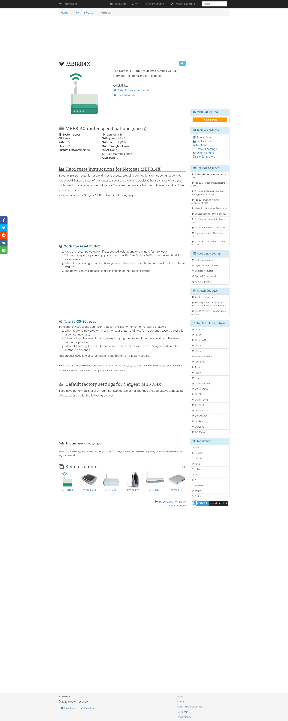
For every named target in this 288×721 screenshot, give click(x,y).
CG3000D (199, 426)
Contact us (182, 701)
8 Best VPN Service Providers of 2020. (208, 176)
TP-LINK (198, 447)
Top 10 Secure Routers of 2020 (209, 227)
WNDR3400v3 (201, 394)
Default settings (206, 149)
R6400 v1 (199, 329)
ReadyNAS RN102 (203, 383)
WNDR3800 (200, 405)
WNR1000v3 (200, 421)
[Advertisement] (122, 40)
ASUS (197, 463)
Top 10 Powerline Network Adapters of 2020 (205, 201)
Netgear (89, 12)
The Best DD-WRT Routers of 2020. (207, 234)
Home (65, 12)
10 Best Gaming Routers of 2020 (210, 213)
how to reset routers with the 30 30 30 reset (119, 365)
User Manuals (126, 95)
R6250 (197, 372)
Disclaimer (182, 712)
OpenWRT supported (205, 276)
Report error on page (172, 503)
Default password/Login (133, 90)
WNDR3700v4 (201, 389)
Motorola (198, 485)
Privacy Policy (184, 717)
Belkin (197, 469)
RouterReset (70, 3)
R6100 (197, 351)
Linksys (198, 458)
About (180, 696)
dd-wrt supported (203, 281)
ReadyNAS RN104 (203, 356)
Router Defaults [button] (185, 3)
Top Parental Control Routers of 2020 (208, 221)
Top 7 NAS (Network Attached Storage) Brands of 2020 (207, 193)
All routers (119, 3)
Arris (196, 480)
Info (76, 12)
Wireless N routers (203, 271)
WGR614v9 (199, 432)
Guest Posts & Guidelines (189, 707)
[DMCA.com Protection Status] (210, 502)
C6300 (197, 335)
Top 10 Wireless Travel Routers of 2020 (209, 184)
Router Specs (205, 137)
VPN (137, 3)
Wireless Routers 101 (204, 297)
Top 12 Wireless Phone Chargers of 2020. (208, 312)
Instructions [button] (156, 3)
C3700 (197, 378)
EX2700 (198, 345)
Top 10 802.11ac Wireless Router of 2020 (208, 243)
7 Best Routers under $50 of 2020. (211, 208)
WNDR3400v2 (201, 410)
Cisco (197, 474)
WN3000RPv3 (201, 340)
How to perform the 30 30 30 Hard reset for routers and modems (208, 304)
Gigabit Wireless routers (206, 265)
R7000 (197, 367)
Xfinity (197, 490)
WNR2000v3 (200, 416)
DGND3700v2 (201, 399)
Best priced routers (203, 260)
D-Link (197, 496)
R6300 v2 (199, 362)
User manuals (205, 152)
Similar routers (205, 156)
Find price (211, 119)
